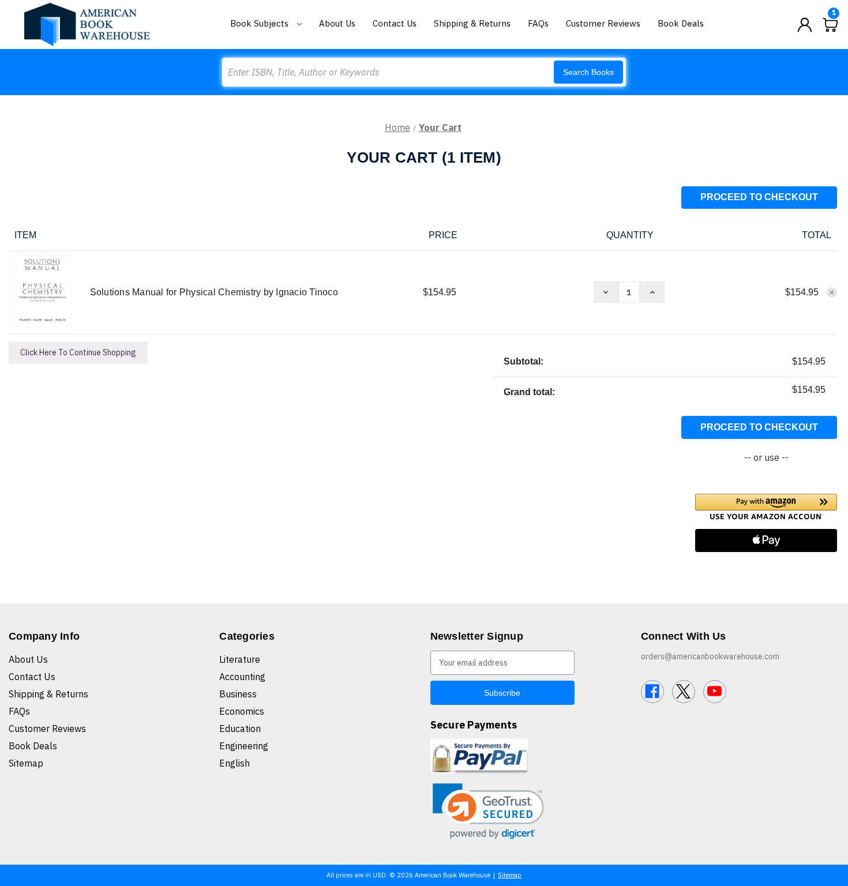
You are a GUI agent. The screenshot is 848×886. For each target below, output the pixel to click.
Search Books (588, 72)
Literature (239, 659)
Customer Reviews (603, 23)
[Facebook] (652, 692)
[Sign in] (804, 24)
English (234, 763)
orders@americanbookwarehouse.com (710, 656)
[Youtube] (715, 692)
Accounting (242, 676)
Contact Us (395, 23)
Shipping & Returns (472, 23)
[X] (684, 692)
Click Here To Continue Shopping (78, 352)
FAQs (538, 23)
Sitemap (26, 763)
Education (240, 728)
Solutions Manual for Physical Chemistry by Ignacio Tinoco (214, 292)
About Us (337, 23)
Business (238, 694)
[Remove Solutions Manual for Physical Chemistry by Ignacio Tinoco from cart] (832, 292)
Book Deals (681, 23)
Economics (241, 711)
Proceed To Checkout (759, 197)
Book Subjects (260, 23)
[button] (766, 507)
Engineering (243, 746)
